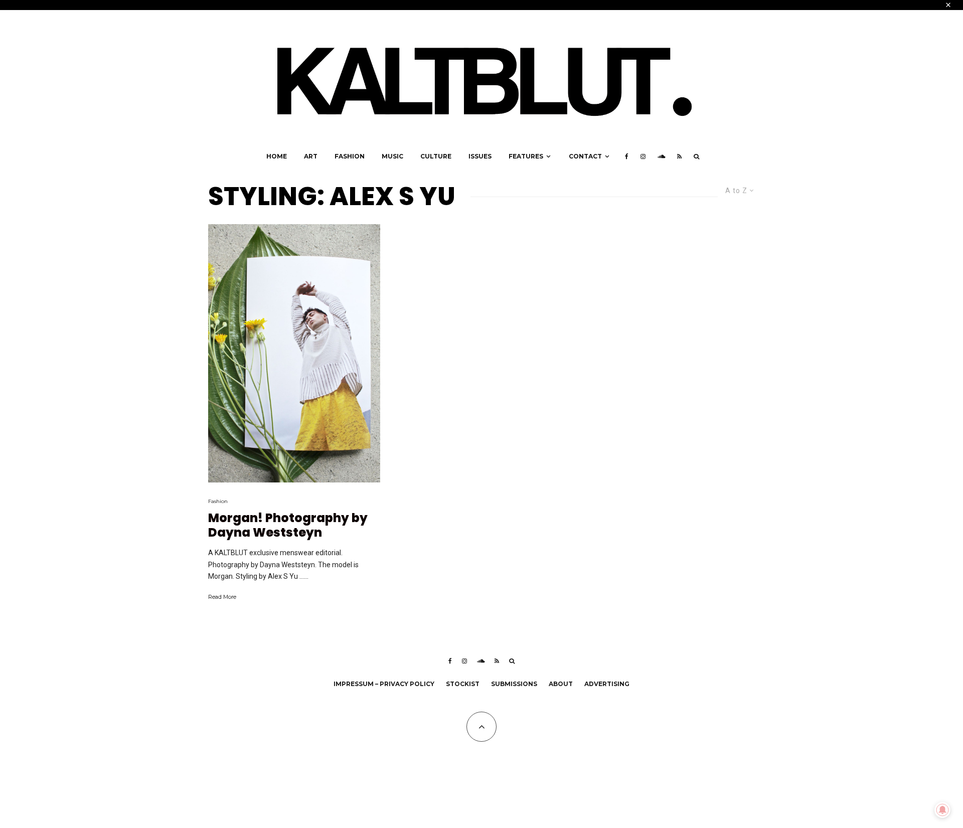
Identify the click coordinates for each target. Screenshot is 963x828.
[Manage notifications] (942, 810)
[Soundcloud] (661, 156)
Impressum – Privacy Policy (384, 684)
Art (310, 156)
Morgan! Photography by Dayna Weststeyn (288, 525)
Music (392, 156)
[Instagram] (643, 156)
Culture (435, 156)
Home (276, 156)
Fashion (350, 156)
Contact (585, 156)
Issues (480, 156)
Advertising (606, 684)
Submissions (514, 684)
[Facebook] (626, 156)
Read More (222, 596)
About (561, 684)
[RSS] (679, 156)
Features (526, 156)
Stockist (462, 684)
